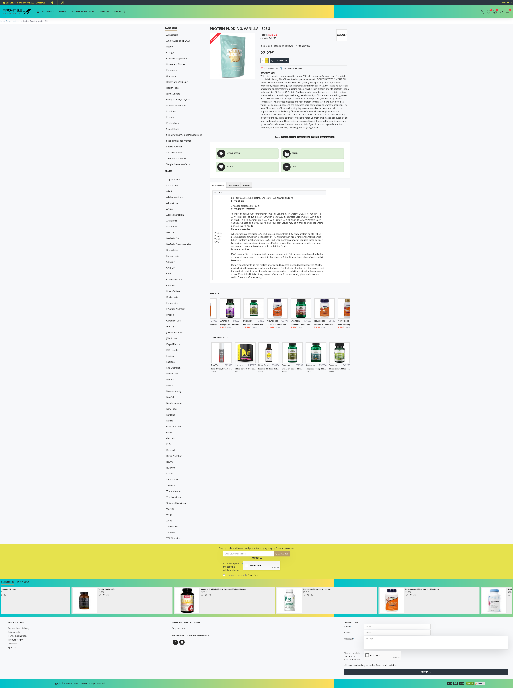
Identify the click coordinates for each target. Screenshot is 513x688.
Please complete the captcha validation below (231, 566)
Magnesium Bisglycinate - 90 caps (104, 589)
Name (347, 626)
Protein (170, 117)
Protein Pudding (288, 137)
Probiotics (171, 111)
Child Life (171, 267)
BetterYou (171, 226)
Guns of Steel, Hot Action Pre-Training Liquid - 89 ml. (214, 369)
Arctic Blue (171, 220)
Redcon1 (170, 450)
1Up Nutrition (173, 179)
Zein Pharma (172, 526)
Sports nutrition (12, 21)
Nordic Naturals (174, 403)
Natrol (169, 385)
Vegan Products (174, 152)
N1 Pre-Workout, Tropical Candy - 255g (237, 369)
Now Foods (172, 408)
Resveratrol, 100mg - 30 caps (283, 324)
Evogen (170, 314)
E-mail (347, 632)
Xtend (169, 520)
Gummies (171, 76)
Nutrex (169, 420)
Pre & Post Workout (176, 105)
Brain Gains (172, 250)
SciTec (169, 473)
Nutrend (170, 414)
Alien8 (169, 191)
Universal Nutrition (176, 503)
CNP (168, 273)
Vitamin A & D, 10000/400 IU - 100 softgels (307, 324)
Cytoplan (170, 285)
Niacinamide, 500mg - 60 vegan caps (310, 589)
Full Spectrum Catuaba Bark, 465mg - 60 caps (213, 324)
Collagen (170, 52)
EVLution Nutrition (175, 308)
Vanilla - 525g (303, 137)
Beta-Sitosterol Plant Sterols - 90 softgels (210, 589)
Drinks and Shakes (175, 64)
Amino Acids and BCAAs (178, 40)
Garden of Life (173, 320)
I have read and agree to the (242, 575)
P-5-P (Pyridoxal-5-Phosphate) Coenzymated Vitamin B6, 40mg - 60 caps (427, 589)
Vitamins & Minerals (176, 158)
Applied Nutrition (175, 214)
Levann (170, 355)
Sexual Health (173, 129)
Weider (169, 514)
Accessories (172, 34)
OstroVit (170, 438)
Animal (169, 208)
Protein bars (172, 123)
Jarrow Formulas (174, 332)
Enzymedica (172, 303)
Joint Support (173, 93)
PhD (168, 444)
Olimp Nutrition (174, 426)
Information (218, 185)
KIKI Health (172, 350)
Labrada (170, 361)
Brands (168, 171)
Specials (214, 293)
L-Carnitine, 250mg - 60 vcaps (260, 324)
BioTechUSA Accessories (178, 244)
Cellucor (170, 261)
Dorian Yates (172, 297)
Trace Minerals (173, 491)
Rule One (170, 467)
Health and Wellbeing (177, 81)
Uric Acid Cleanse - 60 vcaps (284, 369)
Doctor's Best (173, 291)
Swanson (170, 485)
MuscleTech (172, 373)
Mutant (170, 379)
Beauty (169, 46)
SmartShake (172, 479)
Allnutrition (172, 203)
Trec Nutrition (173, 497)
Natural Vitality (173, 391)
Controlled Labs (174, 279)
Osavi (169, 432)
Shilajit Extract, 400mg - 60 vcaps (332, 369)
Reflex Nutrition (174, 455)
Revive (169, 461)
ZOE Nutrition (173, 538)
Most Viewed (23, 582)
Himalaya (171, 326)
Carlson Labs (172, 256)
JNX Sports (171, 338)
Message (348, 638)
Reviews (246, 185)
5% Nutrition (172, 185)
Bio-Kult (170, 232)
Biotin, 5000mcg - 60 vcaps (330, 324)
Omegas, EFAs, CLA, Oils (178, 99)
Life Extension (173, 367)
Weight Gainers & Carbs (178, 164)
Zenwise (170, 532)
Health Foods (173, 87)
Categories (171, 28)
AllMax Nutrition (174, 197)
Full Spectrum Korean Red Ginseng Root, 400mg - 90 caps (236, 324)
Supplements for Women (178, 140)
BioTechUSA (172, 238)
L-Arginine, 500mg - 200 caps (308, 369)
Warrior (170, 508)
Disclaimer (233, 185)
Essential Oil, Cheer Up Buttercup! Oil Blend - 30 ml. (261, 369)
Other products (219, 337)
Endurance (171, 70)
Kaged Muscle (173, 344)
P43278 (315, 137)
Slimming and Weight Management (184, 134)
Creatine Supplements (177, 58)
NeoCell (170, 397)
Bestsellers (7, 582)
